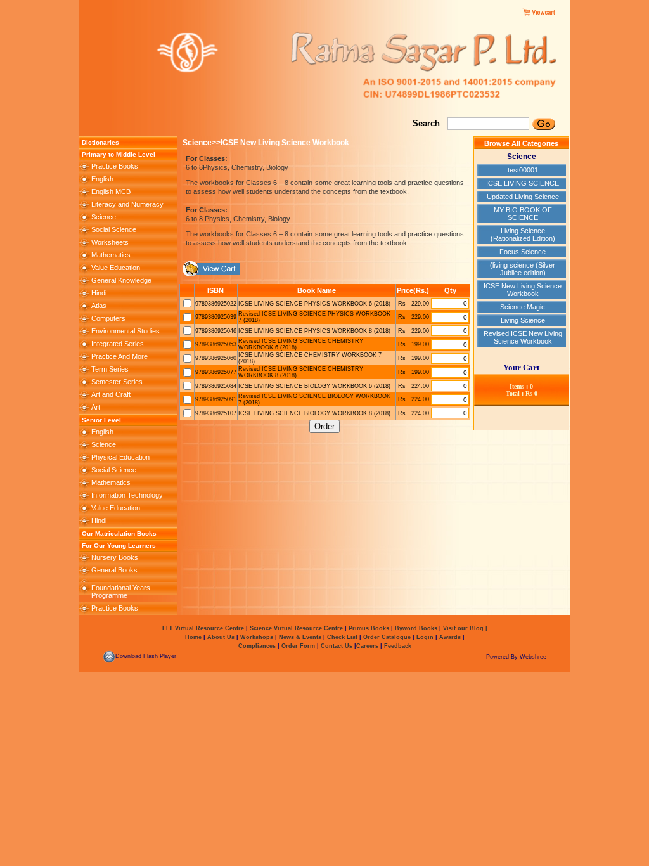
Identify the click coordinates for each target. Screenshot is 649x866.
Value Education (115, 267)
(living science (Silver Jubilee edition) (522, 268)
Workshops (256, 637)
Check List (342, 637)
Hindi (98, 293)
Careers (368, 646)
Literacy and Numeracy (127, 204)
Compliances (257, 646)
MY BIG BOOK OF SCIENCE (523, 213)
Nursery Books (114, 557)
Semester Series (117, 381)
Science (103, 217)
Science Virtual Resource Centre (296, 628)
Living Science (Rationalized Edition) (523, 234)
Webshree (533, 657)
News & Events (299, 637)
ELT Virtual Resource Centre (203, 628)
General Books (114, 570)
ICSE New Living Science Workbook (523, 289)
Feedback (397, 646)
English (102, 179)
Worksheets (110, 242)
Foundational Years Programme (120, 591)
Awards (449, 637)
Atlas (98, 305)
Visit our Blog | (465, 628)
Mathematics (111, 255)
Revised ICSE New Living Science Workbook (523, 337)
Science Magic (522, 307)
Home (193, 637)
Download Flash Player (145, 656)
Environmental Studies (125, 331)
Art (95, 407)
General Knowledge (121, 280)
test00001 (523, 170)
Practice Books (114, 166)
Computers (108, 318)
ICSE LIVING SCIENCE (522, 183)
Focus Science (522, 251)
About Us (220, 637)
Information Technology (127, 495)
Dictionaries (100, 142)
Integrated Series (117, 343)
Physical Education (120, 457)
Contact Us (337, 646)
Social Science (113, 229)
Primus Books (370, 628)
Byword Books (415, 628)
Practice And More (119, 356)
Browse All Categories (521, 143)
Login (425, 637)
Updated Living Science (523, 196)
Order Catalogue (387, 637)
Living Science (523, 320)
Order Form (299, 646)
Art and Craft (111, 394)
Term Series (110, 369)
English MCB (111, 191)
